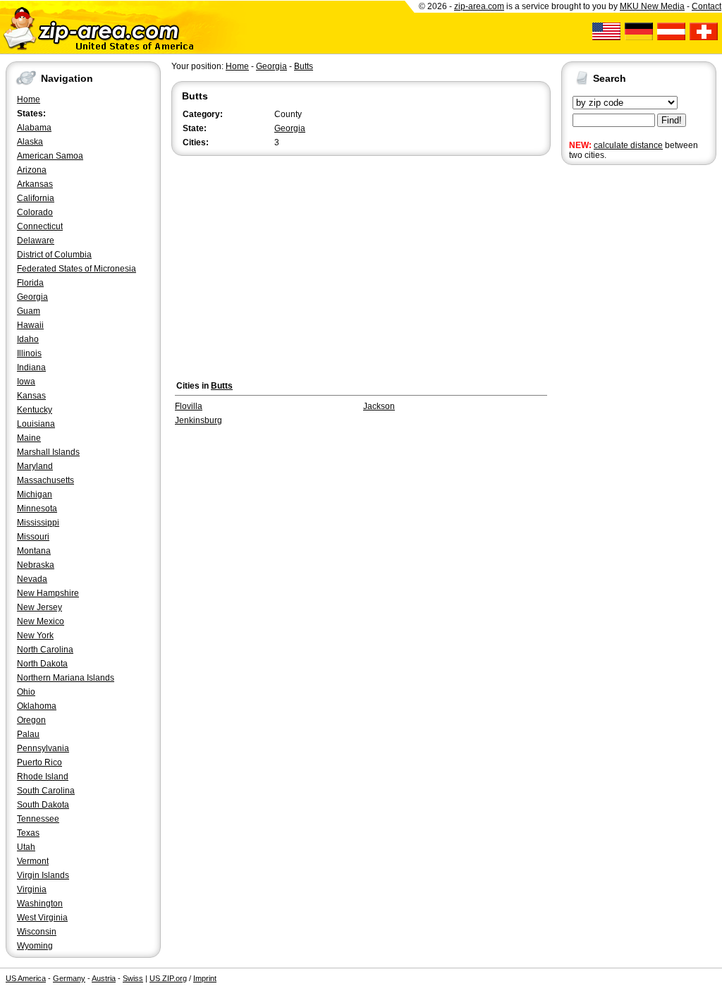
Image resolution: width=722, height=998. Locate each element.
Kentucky (34, 410)
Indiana (31, 367)
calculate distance (628, 145)
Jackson (379, 406)
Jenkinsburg (198, 420)
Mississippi (38, 523)
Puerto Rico (39, 762)
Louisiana (36, 424)
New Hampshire (48, 593)
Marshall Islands (48, 452)
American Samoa (50, 156)
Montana (34, 551)
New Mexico (40, 621)
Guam (28, 311)
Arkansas (35, 184)
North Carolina (45, 650)
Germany (69, 978)
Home (28, 99)
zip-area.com (479, 6)
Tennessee (38, 819)
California (35, 198)
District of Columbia (54, 255)
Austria (104, 978)
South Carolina (46, 791)
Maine (29, 438)
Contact (706, 6)
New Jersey (39, 607)
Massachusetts (45, 480)
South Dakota (43, 805)
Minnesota (37, 508)
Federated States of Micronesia (76, 269)
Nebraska (35, 565)
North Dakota (42, 664)
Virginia (32, 889)
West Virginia (42, 918)
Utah (26, 847)
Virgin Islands (43, 875)
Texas (28, 833)
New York (35, 635)
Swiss (133, 978)
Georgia (32, 297)
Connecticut (40, 226)
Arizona (32, 170)
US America (26, 978)
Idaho (28, 339)
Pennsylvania (43, 748)
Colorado (35, 212)
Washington (40, 903)
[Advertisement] (617, 386)
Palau (28, 734)
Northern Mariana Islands (65, 678)
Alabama (34, 128)
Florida (30, 283)
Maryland (35, 466)
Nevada (32, 579)
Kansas (31, 396)
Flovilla (188, 406)
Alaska (30, 142)
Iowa (26, 382)
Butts (303, 66)
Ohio (26, 692)
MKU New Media (652, 6)
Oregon (31, 720)
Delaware (35, 240)
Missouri (33, 537)
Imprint (204, 978)
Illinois (29, 353)
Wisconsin (36, 932)
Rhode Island (42, 776)
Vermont (33, 861)
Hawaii (30, 325)
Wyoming (35, 946)
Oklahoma (36, 706)
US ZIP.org (168, 978)
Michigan (34, 494)
